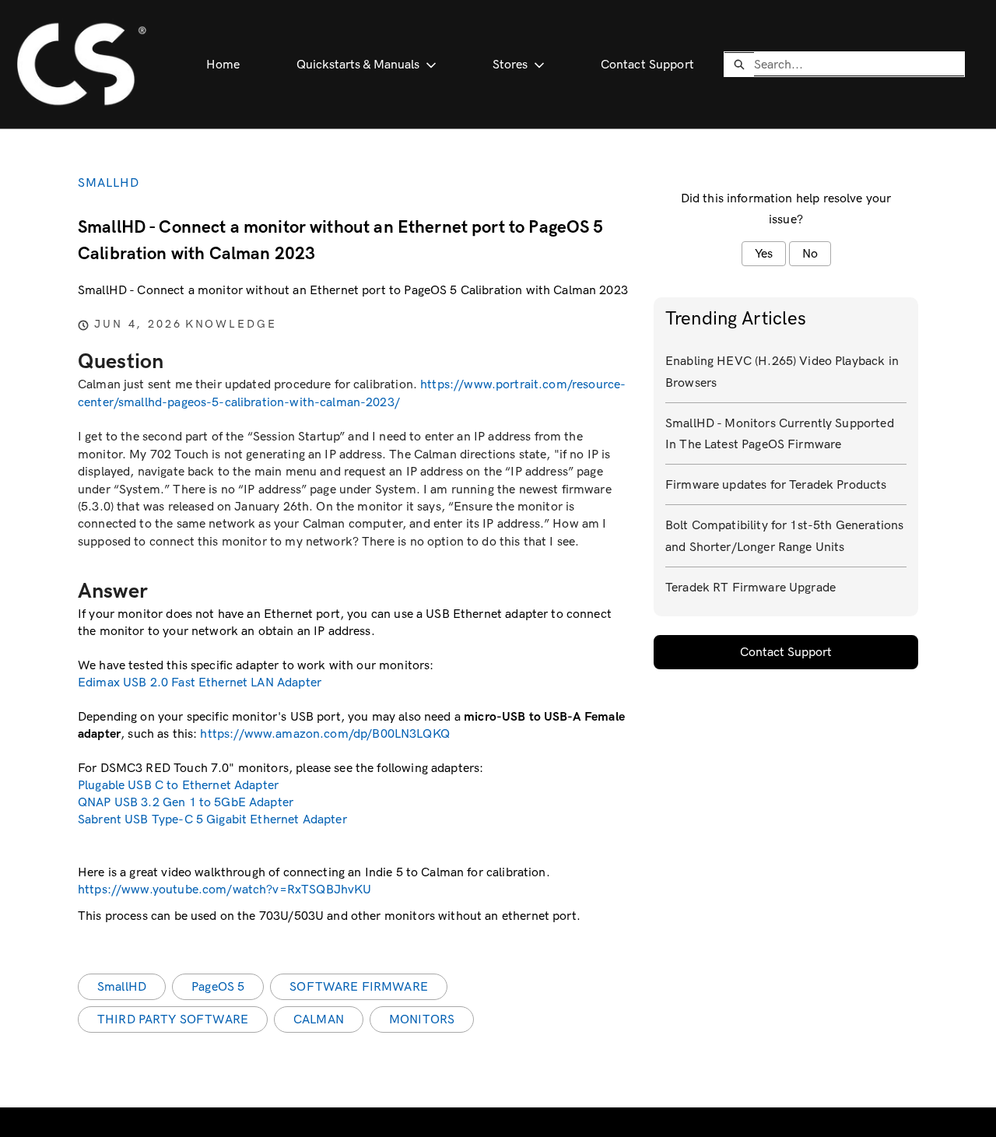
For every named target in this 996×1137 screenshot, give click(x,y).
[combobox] (859, 63)
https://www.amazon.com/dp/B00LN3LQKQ (324, 733)
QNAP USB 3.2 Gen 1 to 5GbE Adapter (185, 802)
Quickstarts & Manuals (357, 64)
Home (223, 64)
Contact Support (647, 64)
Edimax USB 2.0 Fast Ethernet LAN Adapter (199, 682)
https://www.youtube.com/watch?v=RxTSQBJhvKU (224, 889)
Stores (510, 64)
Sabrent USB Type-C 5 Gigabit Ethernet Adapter (212, 819)
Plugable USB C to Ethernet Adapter (178, 784)
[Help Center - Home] (81, 64)
